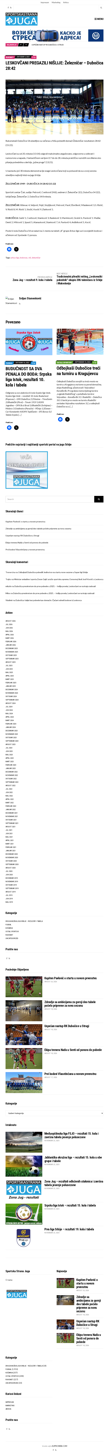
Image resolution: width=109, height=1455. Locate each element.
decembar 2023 (12, 731)
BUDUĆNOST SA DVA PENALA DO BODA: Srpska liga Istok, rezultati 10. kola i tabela (29, 377)
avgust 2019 (10, 892)
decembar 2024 (12, 689)
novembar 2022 (12, 775)
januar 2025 (11, 686)
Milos (8, 593)
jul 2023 (9, 748)
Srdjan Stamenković (30, 298)
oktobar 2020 (11, 861)
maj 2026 (9, 631)
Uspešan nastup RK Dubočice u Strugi (22, 535)
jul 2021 (9, 830)
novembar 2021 (12, 816)
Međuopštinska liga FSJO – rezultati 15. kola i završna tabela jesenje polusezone (71, 1135)
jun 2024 (9, 710)
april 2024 (10, 717)
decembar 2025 (12, 648)
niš (30, 257)
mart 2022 (10, 803)
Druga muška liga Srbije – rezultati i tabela (24, 921)
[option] (67, 45)
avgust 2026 (10, 621)
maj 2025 (9, 672)
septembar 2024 (12, 700)
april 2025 (10, 676)
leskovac (24, 257)
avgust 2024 (10, 703)
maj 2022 (9, 796)
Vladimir (9, 600)
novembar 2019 (12, 881)
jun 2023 (9, 751)
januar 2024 (11, 727)
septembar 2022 (12, 782)
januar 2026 (11, 645)
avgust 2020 (10, 868)
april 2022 (10, 799)
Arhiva (66, 2)
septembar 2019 (12, 888)
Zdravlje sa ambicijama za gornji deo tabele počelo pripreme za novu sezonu (38, 528)
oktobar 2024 (11, 696)
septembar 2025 (12, 659)
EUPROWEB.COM (59, 1446)
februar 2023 (11, 765)
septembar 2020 (12, 864)
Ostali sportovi (64, 363)
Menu (100, 18)
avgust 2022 (10, 785)
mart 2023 (10, 761)
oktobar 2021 (11, 820)
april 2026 (10, 635)
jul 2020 (9, 871)
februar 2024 (11, 724)
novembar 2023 (12, 734)
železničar (36, 257)
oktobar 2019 (11, 885)
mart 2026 (10, 638)
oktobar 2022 (11, 779)
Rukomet (10, 57)
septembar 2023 (12, 741)
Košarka (9, 928)
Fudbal (9, 363)
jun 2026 (9, 628)
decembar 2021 (12, 813)
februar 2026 (11, 641)
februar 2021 (11, 847)
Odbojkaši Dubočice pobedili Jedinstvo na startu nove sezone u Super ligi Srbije (53, 572)
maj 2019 (9, 902)
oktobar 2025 (11, 655)
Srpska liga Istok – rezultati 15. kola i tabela (70, 1205)
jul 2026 (9, 624)
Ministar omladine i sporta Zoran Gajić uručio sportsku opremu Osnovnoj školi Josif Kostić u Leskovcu (58, 579)
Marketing (56, 2)
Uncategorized (12, 938)
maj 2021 (9, 837)
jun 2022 (9, 792)
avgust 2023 (10, 744)
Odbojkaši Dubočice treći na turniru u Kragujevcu (78, 370)
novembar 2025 (12, 652)
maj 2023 (9, 755)
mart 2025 (10, 679)
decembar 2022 (12, 772)
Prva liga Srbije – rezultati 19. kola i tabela (69, 1229)
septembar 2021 (12, 823)
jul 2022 (9, 789)
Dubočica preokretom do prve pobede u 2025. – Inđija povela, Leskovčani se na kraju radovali (55, 586)
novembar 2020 (12, 857)
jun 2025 (9, 669)
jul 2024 (9, 707)
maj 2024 (9, 713)
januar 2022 (11, 809)
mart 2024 (10, 720)
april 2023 (10, 758)
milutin (8, 586)
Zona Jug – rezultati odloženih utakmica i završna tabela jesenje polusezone (73, 1183)
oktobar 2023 (11, 737)
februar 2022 (11, 806)
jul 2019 (9, 895)
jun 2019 (9, 899)
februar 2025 (11, 683)
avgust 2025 (10, 662)
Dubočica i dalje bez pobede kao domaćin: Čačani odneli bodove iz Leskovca (49, 600)
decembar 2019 (12, 878)
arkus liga (15, 257)
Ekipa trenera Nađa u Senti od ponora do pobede (52, 45)
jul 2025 (9, 665)
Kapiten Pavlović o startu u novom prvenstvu (25, 521)
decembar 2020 (12, 854)
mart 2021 (10, 844)
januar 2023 (11, 768)
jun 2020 (9, 875)
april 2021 (10, 840)
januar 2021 (11, 851)
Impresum (45, 2)
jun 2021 (9, 833)
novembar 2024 (12, 693)
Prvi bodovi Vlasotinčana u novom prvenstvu (25, 549)
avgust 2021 (10, 827)
